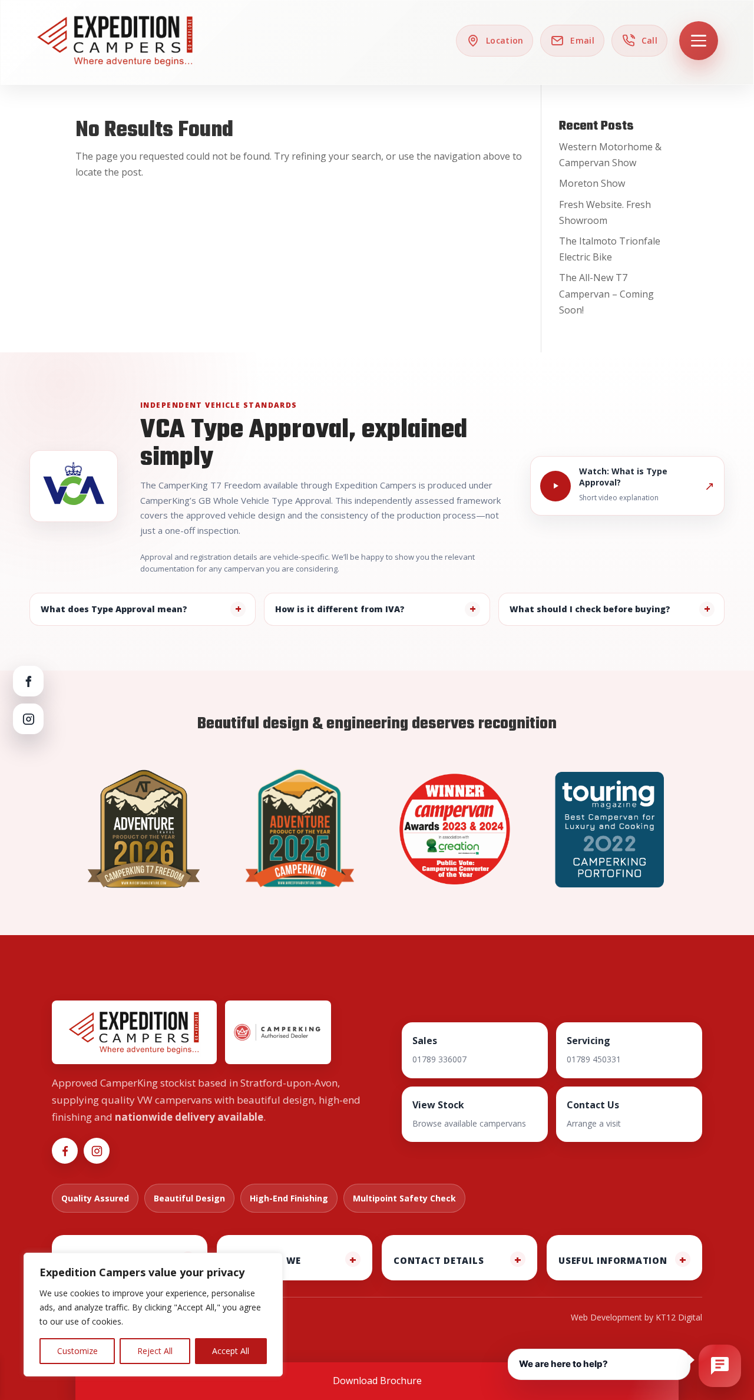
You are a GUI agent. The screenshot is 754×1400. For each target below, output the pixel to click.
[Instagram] (28, 719)
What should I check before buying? (590, 609)
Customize (77, 1350)
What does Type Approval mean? (114, 609)
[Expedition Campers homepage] (115, 40)
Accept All (230, 1350)
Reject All (155, 1350)
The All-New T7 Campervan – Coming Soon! (606, 293)
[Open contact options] (720, 1366)
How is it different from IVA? (340, 609)
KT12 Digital (679, 1317)
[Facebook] (28, 681)
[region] (153, 1314)
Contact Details (438, 1260)
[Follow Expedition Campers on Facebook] (65, 1151)
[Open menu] (698, 40)
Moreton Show (592, 183)
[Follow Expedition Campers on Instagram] (97, 1151)
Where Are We (265, 1260)
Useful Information (612, 1260)
